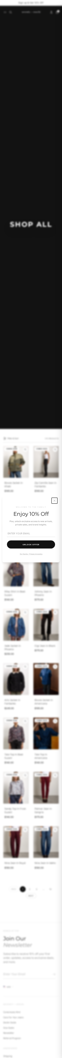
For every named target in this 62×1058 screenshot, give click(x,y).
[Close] (54, 501)
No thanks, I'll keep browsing (31, 554)
